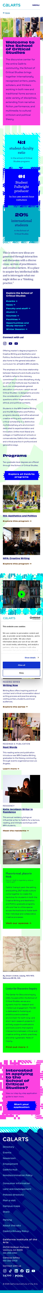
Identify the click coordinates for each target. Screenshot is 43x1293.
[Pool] (19, 1276)
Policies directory (13, 1195)
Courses (11, 316)
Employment (10, 1164)
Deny (21, 673)
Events (10, 301)
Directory (8, 1147)
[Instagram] (5, 343)
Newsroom (9, 1159)
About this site (12, 1226)
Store (6, 1212)
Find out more (15, 1047)
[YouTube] (10, 343)
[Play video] (21, 594)
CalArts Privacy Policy (16, 1231)
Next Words (10, 748)
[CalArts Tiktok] (10, 1271)
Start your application (22, 1106)
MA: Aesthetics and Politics (20, 516)
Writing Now (10, 686)
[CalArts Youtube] (33, 1271)
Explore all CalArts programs (21, 475)
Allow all (21, 665)
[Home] (11, 5)
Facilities (12, 319)
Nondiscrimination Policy (17, 1176)
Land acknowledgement (17, 1189)
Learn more (10, 769)
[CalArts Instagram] (5, 1271)
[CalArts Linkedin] (16, 1271)
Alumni (10, 312)
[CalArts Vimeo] (28, 1271)
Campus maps (11, 1206)
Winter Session (15, 329)
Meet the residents (14, 831)
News (9, 305)
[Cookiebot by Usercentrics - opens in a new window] (30, 618)
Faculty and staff (17, 309)
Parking (7, 1220)
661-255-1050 (10, 1253)
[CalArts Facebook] (22, 1271)
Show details (30, 658)
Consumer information (16, 1184)
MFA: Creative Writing (16, 559)
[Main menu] (36, 5)
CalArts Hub (10, 1170)
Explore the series (14, 707)
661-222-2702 (10, 1261)
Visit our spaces (17, 923)
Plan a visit (9, 1201)
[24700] (7, 1276)
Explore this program (16, 521)
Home (7, 13)
